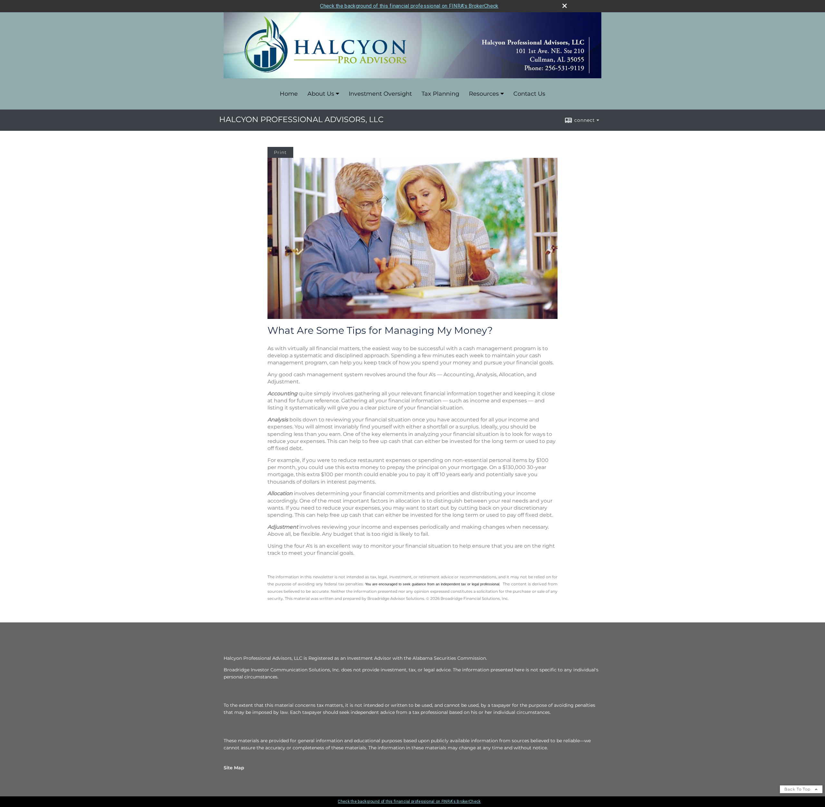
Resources (484, 93)
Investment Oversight (380, 93)
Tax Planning (440, 93)
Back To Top (798, 789)
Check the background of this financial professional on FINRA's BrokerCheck (409, 6)
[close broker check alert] (564, 5)
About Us (320, 93)
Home (289, 93)
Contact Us (529, 93)
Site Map (234, 768)
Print (280, 152)
